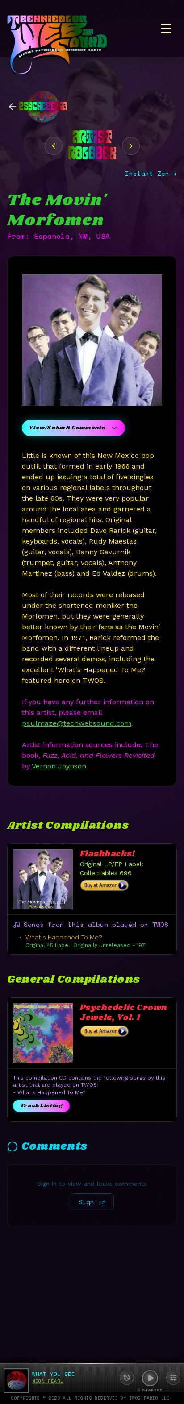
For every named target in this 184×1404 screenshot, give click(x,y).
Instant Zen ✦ (151, 173)
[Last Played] (127, 1378)
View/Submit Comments (67, 428)
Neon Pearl (47, 1381)
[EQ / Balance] (173, 1378)
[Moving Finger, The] (131, 146)
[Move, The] (54, 146)
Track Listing (41, 1105)
